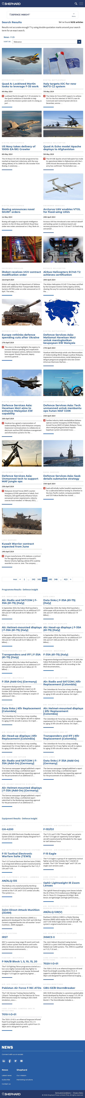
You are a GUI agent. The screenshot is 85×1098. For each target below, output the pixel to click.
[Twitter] (15, 1061)
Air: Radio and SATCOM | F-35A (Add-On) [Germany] (19, 762)
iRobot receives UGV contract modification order (21, 273)
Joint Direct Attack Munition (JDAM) (21, 911)
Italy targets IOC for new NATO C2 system (59, 85)
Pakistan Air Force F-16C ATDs (21, 987)
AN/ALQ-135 (9, 880)
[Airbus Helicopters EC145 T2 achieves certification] (63, 249)
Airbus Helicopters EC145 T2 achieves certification (62, 273)
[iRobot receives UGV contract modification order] (22, 249)
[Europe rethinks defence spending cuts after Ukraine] (22, 312)
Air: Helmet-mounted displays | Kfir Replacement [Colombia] (63, 711)
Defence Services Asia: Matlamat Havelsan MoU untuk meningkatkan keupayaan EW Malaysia (59, 338)
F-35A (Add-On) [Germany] (19, 681)
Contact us (6, 1084)
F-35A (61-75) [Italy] (55, 654)
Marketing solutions (25, 1080)
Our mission (21, 1075)
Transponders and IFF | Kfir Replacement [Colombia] (61, 737)
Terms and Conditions (63, 1093)
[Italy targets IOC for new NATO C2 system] (63, 61)
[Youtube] (21, 1061)
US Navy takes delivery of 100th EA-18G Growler (18, 148)
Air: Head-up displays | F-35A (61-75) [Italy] (62, 629)
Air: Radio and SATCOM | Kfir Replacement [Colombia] (62, 683)
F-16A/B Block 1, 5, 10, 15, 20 (19, 961)
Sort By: (7, 41)
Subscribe (6, 1080)
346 (56, 579)
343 (39, 579)
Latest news (7, 1075)
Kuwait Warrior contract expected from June (18, 545)
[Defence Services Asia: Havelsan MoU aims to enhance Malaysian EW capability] (22, 383)
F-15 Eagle (49, 853)
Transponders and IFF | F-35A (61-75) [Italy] (21, 656)
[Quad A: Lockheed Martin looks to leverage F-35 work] (22, 61)
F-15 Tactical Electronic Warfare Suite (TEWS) (17, 855)
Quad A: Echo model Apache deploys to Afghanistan (62, 148)
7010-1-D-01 (9, 1014)
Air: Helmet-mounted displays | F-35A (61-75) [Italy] (22, 629)
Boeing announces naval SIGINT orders (18, 210)
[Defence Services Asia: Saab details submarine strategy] (63, 453)
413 (65, 579)
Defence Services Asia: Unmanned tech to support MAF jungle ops (20, 478)
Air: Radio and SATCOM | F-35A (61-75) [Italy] (19, 601)
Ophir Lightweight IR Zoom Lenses (61, 884)
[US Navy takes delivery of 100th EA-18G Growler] (22, 124)
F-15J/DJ (48, 829)
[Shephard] (11, 3)
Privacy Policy (78, 1093)
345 (50, 579)
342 (33, 579)
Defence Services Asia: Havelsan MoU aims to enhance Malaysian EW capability (17, 409)
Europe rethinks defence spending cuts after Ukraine (20, 336)
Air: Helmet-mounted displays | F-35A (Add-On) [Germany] (22, 789)
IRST (5, 937)
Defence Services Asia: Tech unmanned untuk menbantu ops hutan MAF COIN (62, 408)
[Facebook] (10, 1061)
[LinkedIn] (4, 1061)
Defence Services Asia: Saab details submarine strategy (62, 477)
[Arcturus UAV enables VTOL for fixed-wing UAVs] (63, 186)
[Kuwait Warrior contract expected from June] (22, 521)
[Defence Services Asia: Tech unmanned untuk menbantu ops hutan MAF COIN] (63, 383)
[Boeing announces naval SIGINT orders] (22, 186)
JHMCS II (49, 937)
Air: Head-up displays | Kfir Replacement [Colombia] (19, 737)
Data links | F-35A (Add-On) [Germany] (61, 762)
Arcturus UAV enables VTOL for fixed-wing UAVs (62, 210)
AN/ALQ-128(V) (52, 911)
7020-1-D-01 (50, 963)
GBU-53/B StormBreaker (59, 987)
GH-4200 (7, 829)
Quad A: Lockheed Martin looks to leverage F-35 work (20, 85)
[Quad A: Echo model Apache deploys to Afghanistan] (63, 124)
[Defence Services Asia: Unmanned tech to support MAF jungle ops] (22, 453)
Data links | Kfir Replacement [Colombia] (21, 710)
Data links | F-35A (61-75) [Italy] (59, 601)
